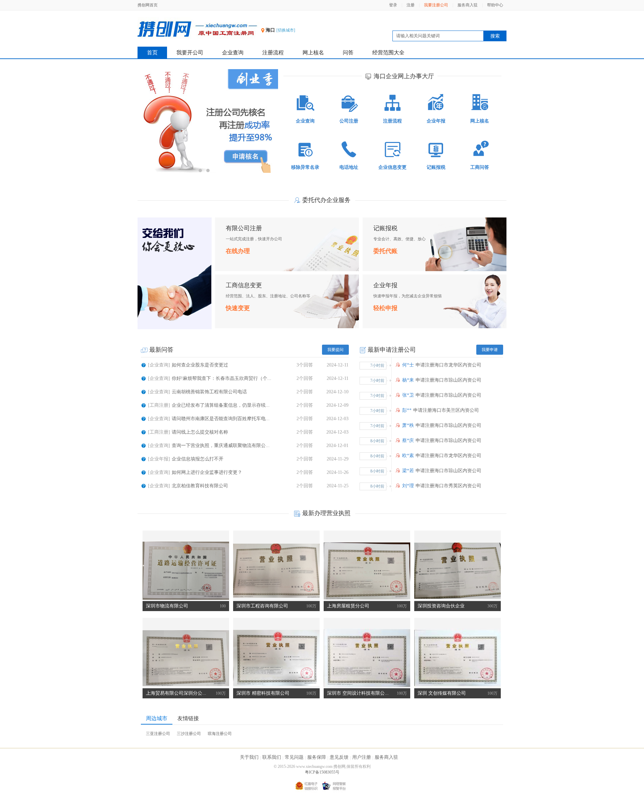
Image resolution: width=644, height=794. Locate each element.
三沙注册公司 (189, 733)
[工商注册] (159, 405)
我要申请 (490, 349)
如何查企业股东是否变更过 (200, 364)
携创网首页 (148, 5)
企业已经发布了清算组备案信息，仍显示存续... (221, 405)
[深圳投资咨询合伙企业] (457, 570)
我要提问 (335, 349)
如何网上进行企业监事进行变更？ (207, 472)
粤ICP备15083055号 (322, 772)
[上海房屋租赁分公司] (367, 570)
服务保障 (316, 757)
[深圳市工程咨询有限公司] (276, 570)
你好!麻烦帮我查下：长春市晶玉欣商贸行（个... (221, 378)
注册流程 (273, 52)
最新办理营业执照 (326, 513)
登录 (393, 5)
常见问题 (294, 757)
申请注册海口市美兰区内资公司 (446, 410)
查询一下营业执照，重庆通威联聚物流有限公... (221, 445)
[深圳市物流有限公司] (186, 570)
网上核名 (313, 52)
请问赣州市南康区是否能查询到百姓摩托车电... (221, 418)
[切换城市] (285, 30)
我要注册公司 (436, 5)
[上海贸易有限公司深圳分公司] (186, 657)
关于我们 (249, 757)
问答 (348, 52)
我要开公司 (189, 52)
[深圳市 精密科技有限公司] (276, 657)
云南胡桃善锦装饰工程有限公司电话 (209, 391)
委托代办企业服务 (326, 200)
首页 (152, 52)
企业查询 (233, 52)
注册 (411, 5)
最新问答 (161, 349)
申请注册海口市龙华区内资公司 (448, 364)
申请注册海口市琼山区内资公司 (448, 380)
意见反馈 (339, 757)
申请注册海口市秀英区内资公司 (448, 485)
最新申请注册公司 (392, 349)
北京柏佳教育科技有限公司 (200, 485)
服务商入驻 (468, 5)
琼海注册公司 (220, 733)
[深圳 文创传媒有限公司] (457, 657)
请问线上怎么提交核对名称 (200, 432)
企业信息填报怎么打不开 (197, 458)
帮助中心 (495, 5)
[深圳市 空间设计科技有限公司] (367, 657)
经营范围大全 (388, 52)
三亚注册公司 (158, 733)
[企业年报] (159, 458)
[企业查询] (159, 364)
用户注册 (361, 757)
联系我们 (271, 757)
